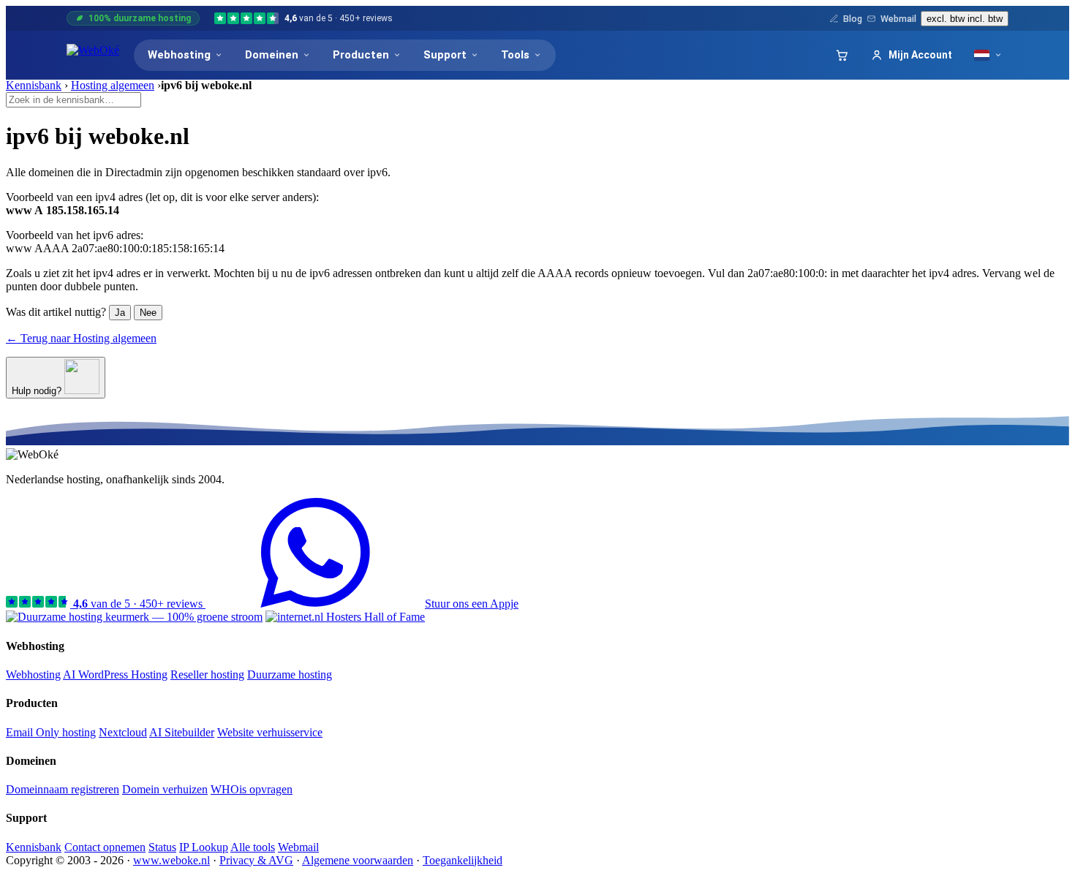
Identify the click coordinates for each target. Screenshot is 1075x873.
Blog (852, 18)
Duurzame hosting (289, 674)
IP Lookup (203, 847)
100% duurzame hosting (139, 18)
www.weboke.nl (171, 860)
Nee (148, 312)
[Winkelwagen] (841, 54)
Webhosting (179, 54)
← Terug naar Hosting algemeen (81, 338)
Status (162, 847)
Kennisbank (33, 85)
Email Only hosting (51, 732)
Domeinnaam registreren (62, 789)
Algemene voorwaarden (357, 860)
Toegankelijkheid (462, 860)
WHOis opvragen (252, 789)
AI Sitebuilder (181, 732)
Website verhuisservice (269, 732)
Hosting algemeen (112, 85)
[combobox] (73, 99)
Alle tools (252, 847)
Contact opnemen (105, 847)
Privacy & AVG (256, 860)
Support (445, 54)
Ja (120, 312)
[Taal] (988, 55)
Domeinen (271, 54)
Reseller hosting (207, 674)
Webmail (898, 18)
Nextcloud (123, 732)
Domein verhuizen (165, 789)
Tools (515, 54)
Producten (361, 54)
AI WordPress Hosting (115, 674)
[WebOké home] (93, 55)
